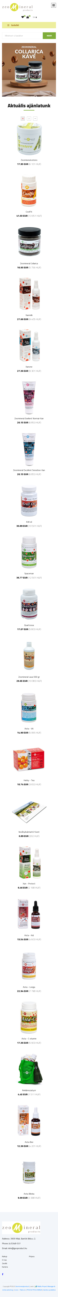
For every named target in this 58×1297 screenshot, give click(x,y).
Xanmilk (29, 315)
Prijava (31, 1256)
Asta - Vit (29, 729)
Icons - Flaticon (19, 1289)
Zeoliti (4, 1263)
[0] (22, 17)
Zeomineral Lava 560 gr (29, 677)
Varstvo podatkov (49, 1289)
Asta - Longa (29, 987)
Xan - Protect (29, 884)
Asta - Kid (29, 935)
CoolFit (29, 212)
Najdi (49, 35)
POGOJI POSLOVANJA (34, 1289)
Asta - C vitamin (29, 1039)
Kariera (5, 1267)
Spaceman (29, 573)
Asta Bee (29, 1142)
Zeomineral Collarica (29, 263)
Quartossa (29, 625)
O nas (4, 1260)
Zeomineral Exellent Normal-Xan (29, 418)
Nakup (4, 1256)
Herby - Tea (29, 780)
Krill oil (29, 522)
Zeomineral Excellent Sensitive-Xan (29, 470)
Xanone (29, 367)
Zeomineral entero (29, 160)
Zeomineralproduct (22, 1286)
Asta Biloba (29, 1194)
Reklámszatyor (29, 1090)
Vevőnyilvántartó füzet (29, 832)
